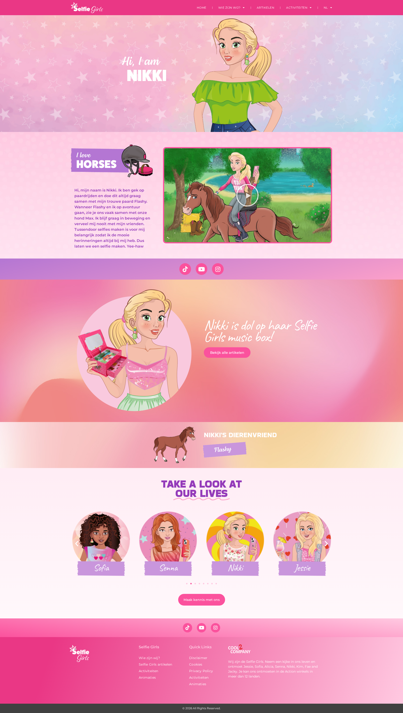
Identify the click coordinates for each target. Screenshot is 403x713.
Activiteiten (296, 7)
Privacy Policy (201, 671)
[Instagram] (218, 269)
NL (326, 7)
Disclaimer (198, 658)
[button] (247, 195)
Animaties (147, 677)
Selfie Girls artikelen (155, 664)
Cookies (195, 664)
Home (201, 7)
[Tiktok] (185, 269)
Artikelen (265, 7)
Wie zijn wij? (229, 7)
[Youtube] (201, 269)
